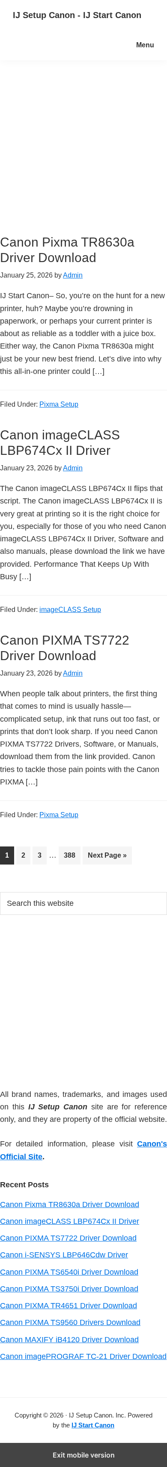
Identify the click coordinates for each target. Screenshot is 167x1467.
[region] (83, 1000)
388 (71, 855)
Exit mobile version (84, 1455)
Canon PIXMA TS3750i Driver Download (69, 1289)
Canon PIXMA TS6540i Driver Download (69, 1272)
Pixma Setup (58, 404)
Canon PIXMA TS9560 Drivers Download (70, 1322)
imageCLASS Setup (70, 609)
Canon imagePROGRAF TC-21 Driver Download (83, 1356)
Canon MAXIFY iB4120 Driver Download (69, 1339)
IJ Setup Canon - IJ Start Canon (77, 15)
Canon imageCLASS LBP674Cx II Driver (69, 1221)
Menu (145, 45)
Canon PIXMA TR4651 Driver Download (68, 1305)
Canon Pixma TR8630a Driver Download (69, 1204)
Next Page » (107, 858)
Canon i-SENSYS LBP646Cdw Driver (64, 1255)
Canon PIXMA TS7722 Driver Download (68, 1238)
